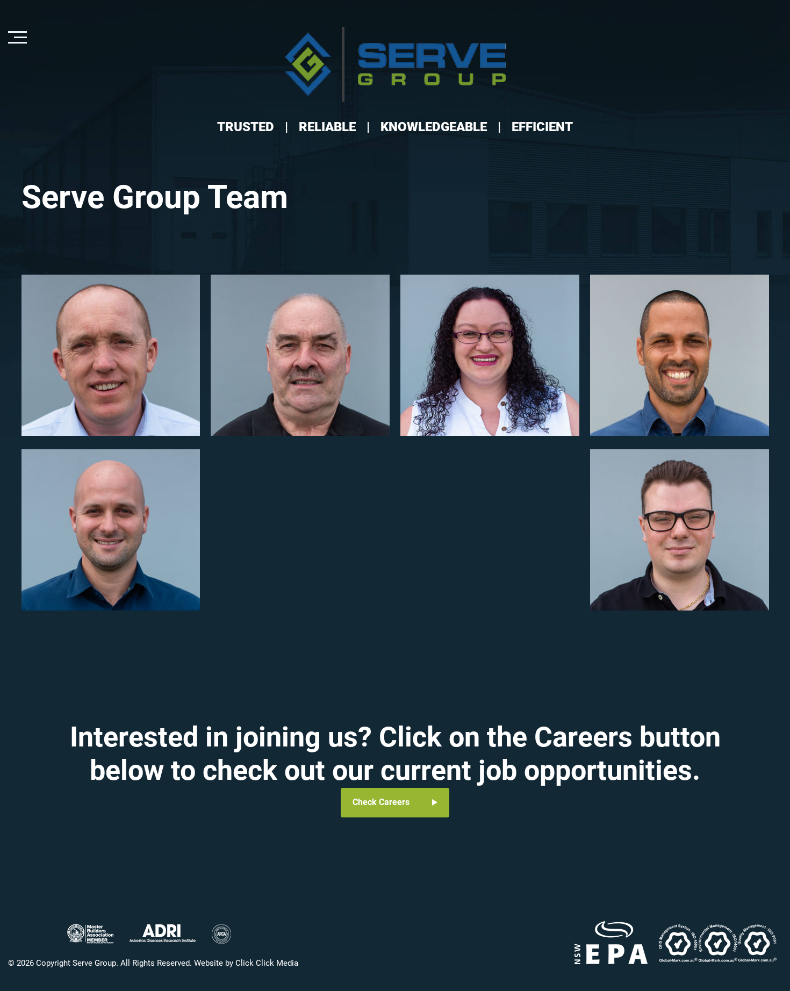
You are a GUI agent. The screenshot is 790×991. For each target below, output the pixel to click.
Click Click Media (266, 963)
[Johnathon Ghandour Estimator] (679, 530)
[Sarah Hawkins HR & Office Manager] (489, 355)
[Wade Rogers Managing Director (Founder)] (110, 355)
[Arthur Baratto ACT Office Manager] (110, 530)
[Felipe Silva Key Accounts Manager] (679, 355)
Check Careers (381, 802)
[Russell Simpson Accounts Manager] (300, 355)
